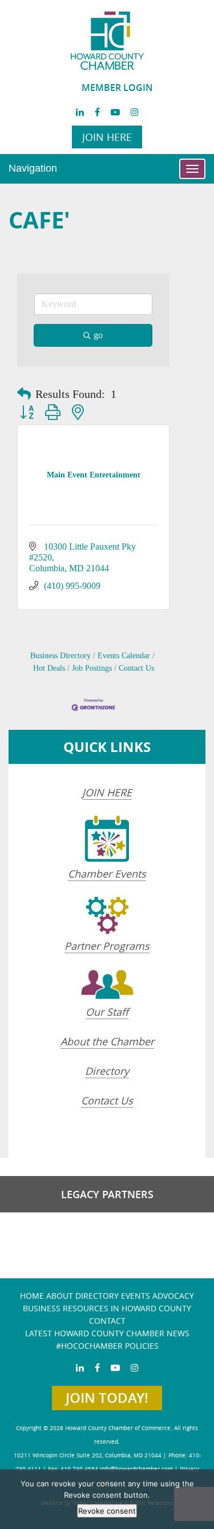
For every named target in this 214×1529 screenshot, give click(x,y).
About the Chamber (107, 1041)
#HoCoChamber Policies (107, 1345)
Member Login (117, 87)
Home (32, 1295)
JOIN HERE (107, 792)
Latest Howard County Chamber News (107, 1333)
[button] (24, 394)
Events (135, 1295)
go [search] (98, 335)
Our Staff (107, 1012)
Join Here (107, 137)
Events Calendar (124, 655)
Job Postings (92, 668)
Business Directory (60, 655)
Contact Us (136, 668)
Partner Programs (107, 946)
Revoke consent (107, 1510)
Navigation (33, 168)
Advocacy (173, 1295)
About (59, 1295)
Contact (107, 1320)
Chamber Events (107, 873)
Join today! (107, 1398)
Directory (107, 1071)
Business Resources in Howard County (107, 1308)
